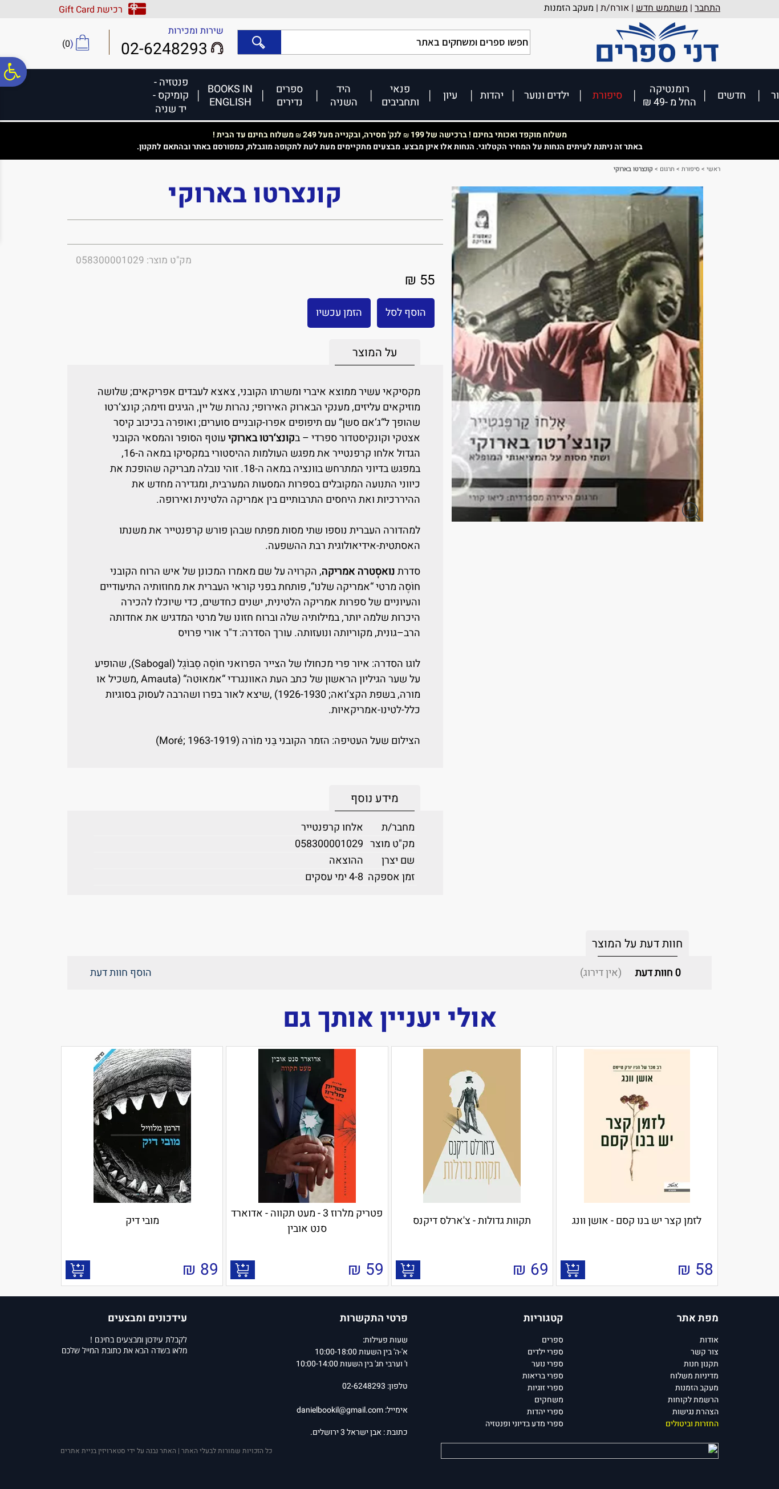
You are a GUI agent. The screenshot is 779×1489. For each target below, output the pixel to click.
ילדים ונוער (546, 95)
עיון (450, 95)
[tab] (374, 352)
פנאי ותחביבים (400, 95)
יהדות (492, 95)
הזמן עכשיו (339, 312)
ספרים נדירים (289, 95)
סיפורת (607, 95)
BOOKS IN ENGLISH (230, 95)
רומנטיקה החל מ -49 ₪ (669, 95)
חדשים (731, 95)
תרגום (667, 169)
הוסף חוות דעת (121, 973)
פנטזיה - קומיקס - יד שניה (171, 95)
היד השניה (344, 95)
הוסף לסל (406, 312)
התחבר (707, 8)
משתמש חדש (662, 8)
